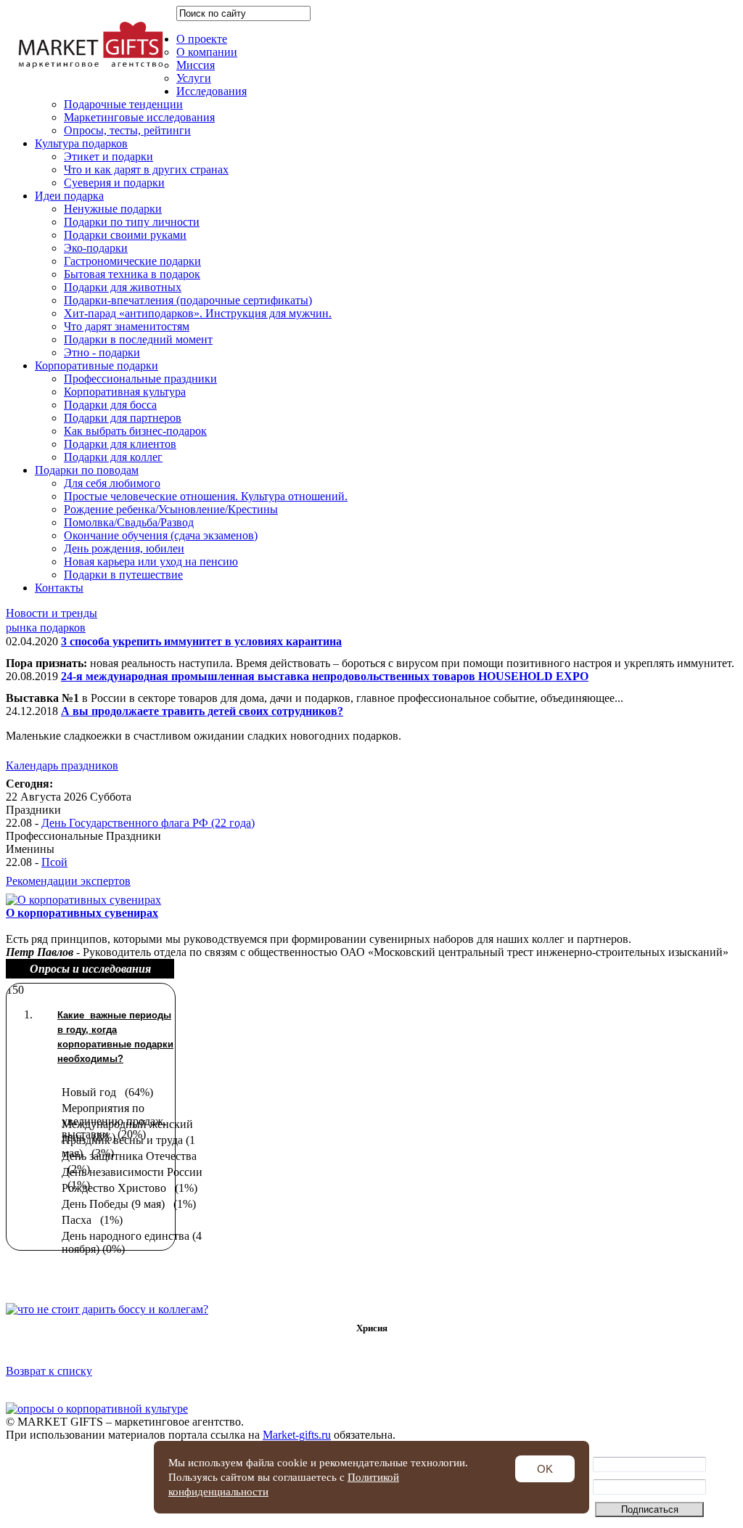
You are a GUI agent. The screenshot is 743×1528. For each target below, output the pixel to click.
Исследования (211, 91)
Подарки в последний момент (138, 339)
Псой (54, 862)
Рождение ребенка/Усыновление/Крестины (171, 509)
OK (545, 1469)
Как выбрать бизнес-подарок (135, 431)
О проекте (201, 39)
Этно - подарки (102, 352)
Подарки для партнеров (122, 418)
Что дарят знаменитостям (126, 326)
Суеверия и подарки (114, 182)
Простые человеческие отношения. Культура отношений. (206, 496)
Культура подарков (81, 143)
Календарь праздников (62, 765)
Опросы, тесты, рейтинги (127, 130)
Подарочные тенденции (123, 104)
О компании (206, 52)
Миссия (195, 65)
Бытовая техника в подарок (132, 274)
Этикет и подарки (108, 156)
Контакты (59, 587)
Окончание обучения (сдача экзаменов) (161, 535)
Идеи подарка (69, 195)
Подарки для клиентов (120, 444)
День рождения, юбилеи (124, 548)
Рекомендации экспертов (68, 881)
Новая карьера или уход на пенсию (151, 561)
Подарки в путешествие (123, 574)
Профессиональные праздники (140, 378)
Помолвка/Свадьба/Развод (129, 522)
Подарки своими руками (125, 235)
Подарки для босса (110, 405)
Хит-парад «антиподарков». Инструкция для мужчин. (198, 313)
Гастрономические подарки (132, 261)
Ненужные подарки (113, 209)
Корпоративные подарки (96, 365)
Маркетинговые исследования (139, 117)
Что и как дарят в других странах (146, 169)
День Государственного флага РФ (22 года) (148, 823)
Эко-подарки (96, 248)
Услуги (193, 78)
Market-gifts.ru (297, 1435)
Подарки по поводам (87, 470)
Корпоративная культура (125, 391)
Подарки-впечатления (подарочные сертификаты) (188, 300)
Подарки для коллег (113, 457)
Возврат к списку (49, 1371)
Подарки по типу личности (132, 222)
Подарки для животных (122, 287)
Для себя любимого (112, 483)
